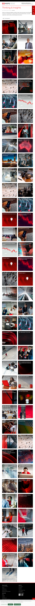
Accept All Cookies (17, 604)
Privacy (3, 587)
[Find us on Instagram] (22, 594)
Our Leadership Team (22, 590)
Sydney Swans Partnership (6, 599)
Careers (3, 595)
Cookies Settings (4, 604)
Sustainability (21, 591)
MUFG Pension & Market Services (6, 10)
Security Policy (4, 590)
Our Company (21, 586)
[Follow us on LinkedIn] (19, 594)
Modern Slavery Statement (6, 591)
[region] (17, 603)
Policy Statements (5, 586)
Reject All (10, 604)
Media (3, 594)
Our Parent (20, 587)
